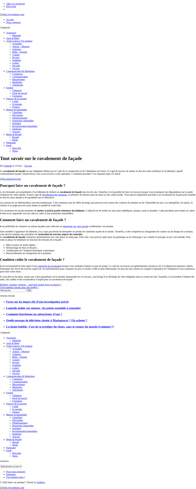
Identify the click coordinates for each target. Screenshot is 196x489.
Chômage (17, 90)
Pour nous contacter (15, 471)
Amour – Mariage (21, 46)
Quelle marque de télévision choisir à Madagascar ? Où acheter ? (46, 320)
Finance (16, 107)
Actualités (17, 43)
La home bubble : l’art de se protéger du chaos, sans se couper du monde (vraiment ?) (60, 326)
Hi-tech (15, 57)
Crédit (15, 101)
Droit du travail (19, 93)
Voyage (16, 68)
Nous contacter (13, 22)
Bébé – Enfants (19, 52)
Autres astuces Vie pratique (19, 41)
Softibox (41, 482)
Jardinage (16, 129)
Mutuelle (16, 35)
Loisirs (15, 63)
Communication (20, 76)
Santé (8, 145)
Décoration (17, 115)
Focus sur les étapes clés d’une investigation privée (37, 301)
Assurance (11, 32)
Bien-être (16, 148)
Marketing (17, 82)
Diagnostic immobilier (23, 120)
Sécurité (16, 65)
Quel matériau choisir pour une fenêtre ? (19, 287)
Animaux (16, 49)
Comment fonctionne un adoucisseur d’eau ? (34, 314)
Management (18, 79)
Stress (15, 151)
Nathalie (8, 166)
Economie (17, 104)
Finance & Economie (16, 98)
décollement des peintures (54, 194)
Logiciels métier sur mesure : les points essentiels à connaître (43, 308)
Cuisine (16, 54)
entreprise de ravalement (49, 266)
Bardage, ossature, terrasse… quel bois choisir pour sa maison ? (30, 284)
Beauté (15, 137)
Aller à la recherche (15, 3)
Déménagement (19, 118)
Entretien (16, 123)
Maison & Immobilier (16, 109)
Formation (17, 96)
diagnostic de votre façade (75, 226)
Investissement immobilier (24, 126)
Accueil (10, 19)
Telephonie (17, 85)
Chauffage (17, 112)
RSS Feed (11, 6)
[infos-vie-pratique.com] (12, 14)
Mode (15, 140)
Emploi (9, 87)
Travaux (16, 131)
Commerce (17, 74)
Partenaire (11, 142)
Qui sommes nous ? (15, 477)
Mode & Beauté (14, 134)
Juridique (16, 60)
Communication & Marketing (20, 71)
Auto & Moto (12, 38)
